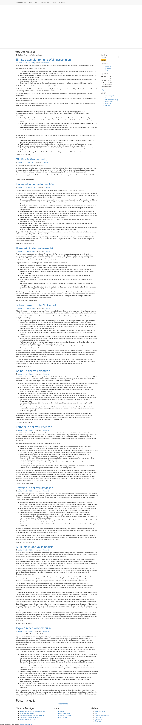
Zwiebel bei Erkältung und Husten (30, 717)
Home (30, 2)
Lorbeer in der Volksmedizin (34, 427)
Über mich (108, 105)
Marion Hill (21, 63)
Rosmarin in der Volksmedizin (35, 248)
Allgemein (108, 66)
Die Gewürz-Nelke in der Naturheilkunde (32, 715)
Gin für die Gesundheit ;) (32, 159)
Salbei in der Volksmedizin (33, 371)
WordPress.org (62, 717)
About (54, 2)
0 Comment (45, 63)
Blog (36, 2)
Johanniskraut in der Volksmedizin (38, 305)
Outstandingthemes (26, 724)
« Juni (102, 90)
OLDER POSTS (63, 704)
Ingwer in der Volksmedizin (33, 628)
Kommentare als (64, 715)
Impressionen (45, 2)
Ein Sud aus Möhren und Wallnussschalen (43, 59)
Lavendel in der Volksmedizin (35, 184)
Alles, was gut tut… (110, 96)
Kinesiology (108, 68)
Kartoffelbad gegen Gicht (27, 719)
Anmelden (60, 711)
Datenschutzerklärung (111, 100)
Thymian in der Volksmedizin (34, 488)
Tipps (106, 70)
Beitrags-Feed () (63, 713)
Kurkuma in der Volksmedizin (35, 547)
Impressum (62, 2)
